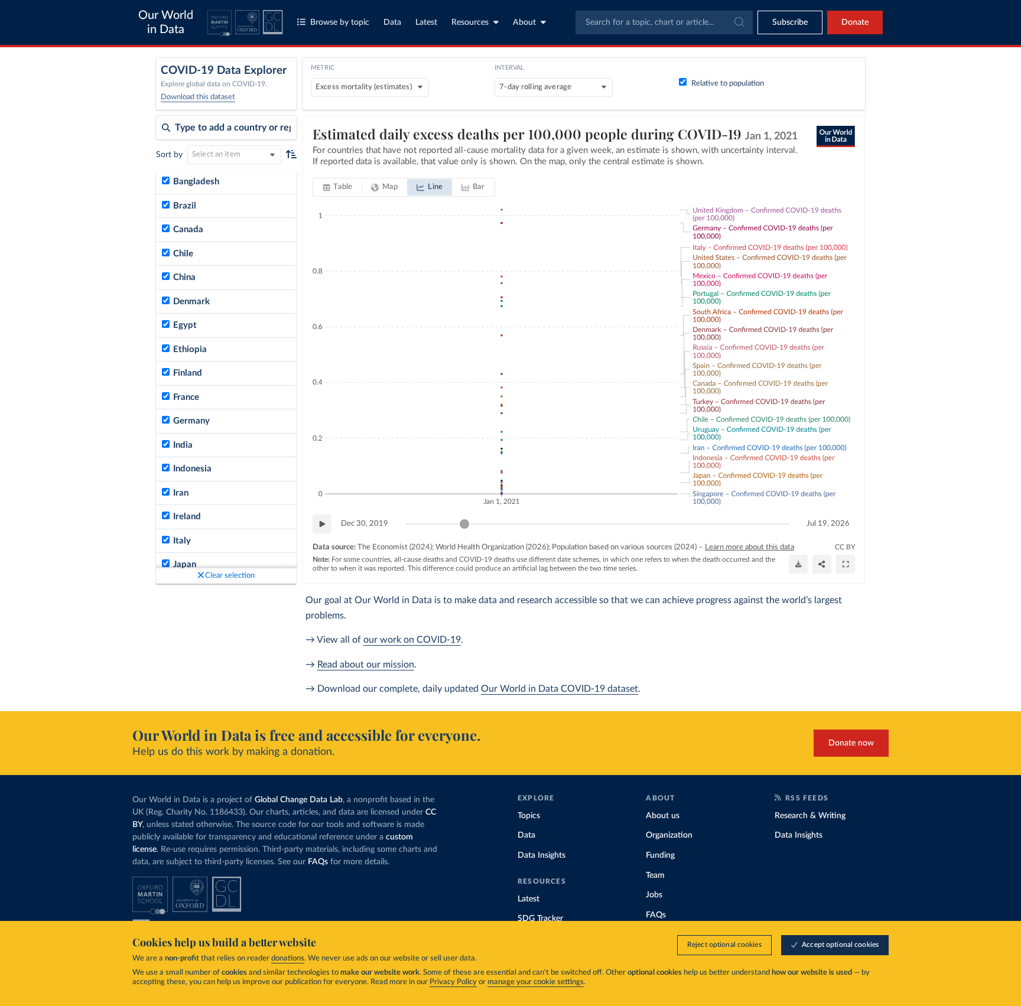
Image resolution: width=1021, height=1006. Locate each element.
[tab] (338, 187)
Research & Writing (810, 816)
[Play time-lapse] (322, 524)
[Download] (798, 564)
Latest (426, 22)
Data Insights (541, 855)
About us (662, 816)
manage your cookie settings (535, 982)
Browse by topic (339, 22)
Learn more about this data (749, 547)
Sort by (169, 155)
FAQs (318, 862)
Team (655, 875)
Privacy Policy (453, 982)
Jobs (654, 895)
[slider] (464, 524)
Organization (669, 835)
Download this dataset (198, 97)
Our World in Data (165, 22)
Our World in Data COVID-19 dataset (559, 689)
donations (287, 958)
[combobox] (664, 22)
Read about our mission (365, 664)
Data (392, 22)
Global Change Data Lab (299, 800)
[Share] (821, 564)
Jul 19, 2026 (828, 524)
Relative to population (727, 83)
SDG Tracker (540, 918)
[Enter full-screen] (845, 564)
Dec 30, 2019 (364, 524)
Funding (660, 855)
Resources (470, 22)
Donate (855, 22)
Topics (529, 816)
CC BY (845, 547)
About (524, 22)
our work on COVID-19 (412, 639)
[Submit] (738, 22)
